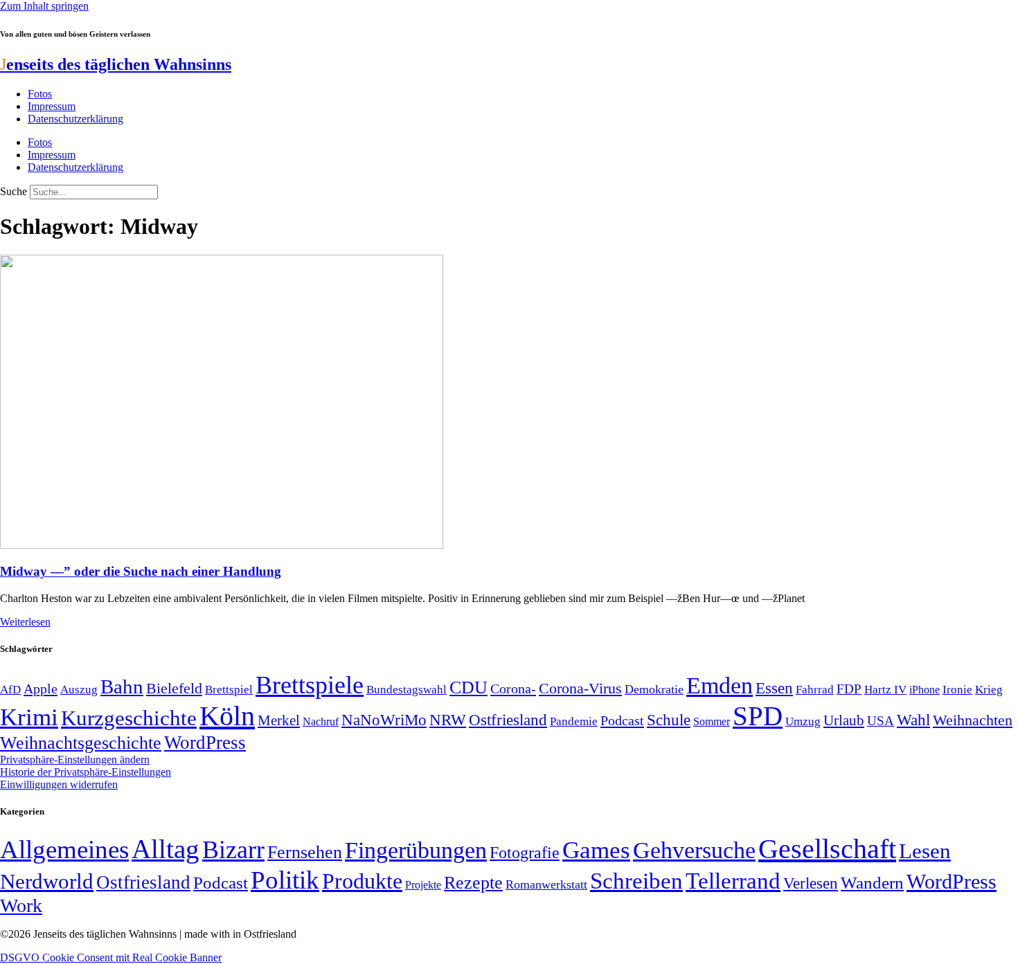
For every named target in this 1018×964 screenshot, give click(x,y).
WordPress (205, 742)
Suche (13, 191)
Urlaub (843, 720)
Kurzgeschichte (129, 718)
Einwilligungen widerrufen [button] (59, 784)
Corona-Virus (580, 688)
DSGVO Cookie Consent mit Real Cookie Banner (111, 957)
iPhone (924, 690)
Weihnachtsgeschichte (80, 743)
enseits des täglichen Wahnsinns (115, 64)
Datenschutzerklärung (75, 119)
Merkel (279, 720)
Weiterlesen (25, 622)
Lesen (925, 851)
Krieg (989, 689)
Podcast (622, 720)
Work (21, 905)
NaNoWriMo (384, 720)
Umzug (803, 721)
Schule (668, 720)
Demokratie (654, 689)
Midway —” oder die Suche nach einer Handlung (140, 571)
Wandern (872, 882)
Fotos (40, 94)
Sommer (711, 721)
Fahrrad (815, 689)
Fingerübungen (416, 850)
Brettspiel (229, 689)
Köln (227, 715)
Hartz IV (885, 689)
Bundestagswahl (406, 689)
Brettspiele (310, 685)
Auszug (79, 689)
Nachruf (321, 721)
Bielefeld (174, 688)
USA (880, 720)
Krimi (29, 717)
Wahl (913, 720)
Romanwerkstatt (546, 884)
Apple (40, 688)
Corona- (513, 688)
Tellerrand (733, 880)
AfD (10, 689)
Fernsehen (304, 852)
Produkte (362, 880)
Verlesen (810, 883)
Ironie (957, 689)
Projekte (423, 885)
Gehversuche (694, 850)
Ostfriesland (508, 720)
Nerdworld (46, 881)
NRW (447, 720)
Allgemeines (64, 849)
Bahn (121, 686)
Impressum (51, 106)
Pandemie (574, 721)
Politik (285, 880)
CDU (468, 687)
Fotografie (525, 853)
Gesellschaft (827, 848)
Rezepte (473, 883)
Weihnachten (972, 720)
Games (596, 850)
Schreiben (636, 880)
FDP (849, 689)
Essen (774, 688)
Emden (719, 685)
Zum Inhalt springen (44, 6)
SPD (758, 716)
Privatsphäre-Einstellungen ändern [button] (75, 759)
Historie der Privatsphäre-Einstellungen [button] (85, 772)
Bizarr (233, 850)
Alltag (165, 849)
